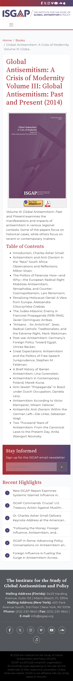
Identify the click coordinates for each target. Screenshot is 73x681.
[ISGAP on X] (45, 3)
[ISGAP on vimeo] (52, 3)
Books (20, 40)
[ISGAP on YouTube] (56, 3)
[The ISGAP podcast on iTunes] (36, 639)
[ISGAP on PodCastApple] (64, 3)
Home (7, 40)
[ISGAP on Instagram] (48, 3)
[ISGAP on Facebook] (42, 3)
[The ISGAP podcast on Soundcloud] (62, 630)
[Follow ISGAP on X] (20, 630)
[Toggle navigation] (11, 24)
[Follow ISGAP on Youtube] (51, 630)
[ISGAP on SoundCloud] (60, 3)
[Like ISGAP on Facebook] (9, 630)
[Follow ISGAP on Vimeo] (41, 630)
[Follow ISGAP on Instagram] (30, 630)
